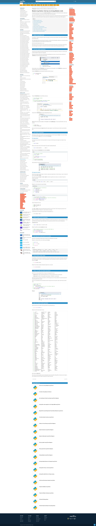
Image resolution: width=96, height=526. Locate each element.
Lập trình (21, 3)
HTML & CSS (71, 29)
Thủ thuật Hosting (72, 19)
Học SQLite (71, 60)
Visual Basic (71, 79)
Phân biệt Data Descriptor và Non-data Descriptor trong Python (25, 145)
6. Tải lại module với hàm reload (37, 28)
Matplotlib (21, 204)
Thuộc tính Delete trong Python (24, 120)
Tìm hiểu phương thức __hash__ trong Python (25, 110)
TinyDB (71, 61)
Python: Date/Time (22, 181)
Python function (22, 208)
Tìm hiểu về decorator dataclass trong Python (25, 152)
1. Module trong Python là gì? (37, 20)
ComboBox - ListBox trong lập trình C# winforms (26, 222)
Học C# (71, 70)
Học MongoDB (72, 54)
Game (29, 518)
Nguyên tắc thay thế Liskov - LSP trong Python (25, 135)
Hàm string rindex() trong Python (24, 59)
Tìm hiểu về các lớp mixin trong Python (25, 141)
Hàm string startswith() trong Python (25, 64)
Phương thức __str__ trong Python (24, 106)
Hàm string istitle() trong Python (24, 41)
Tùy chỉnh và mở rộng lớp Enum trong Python (25, 128)
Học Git (71, 94)
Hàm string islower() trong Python (24, 40)
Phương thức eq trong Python (24, 108)
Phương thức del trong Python (24, 113)
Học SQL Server (72, 58)
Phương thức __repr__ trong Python (25, 107)
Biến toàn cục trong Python (23, 71)
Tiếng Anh (71, 111)
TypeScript (71, 32)
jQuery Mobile (71, 28)
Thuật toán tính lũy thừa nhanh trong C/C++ (26, 217)
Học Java (37, 521)
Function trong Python (23, 67)
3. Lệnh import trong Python (37, 22)
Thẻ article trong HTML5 (26, 244)
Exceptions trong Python (23, 89)
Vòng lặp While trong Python (24, 25)
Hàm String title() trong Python (24, 65)
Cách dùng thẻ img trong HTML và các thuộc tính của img (27, 250)
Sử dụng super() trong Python (24, 121)
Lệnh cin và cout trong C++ (26, 229)
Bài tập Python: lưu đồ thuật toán (24, 27)
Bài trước (34, 379)
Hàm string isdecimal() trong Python (25, 37)
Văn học (71, 115)
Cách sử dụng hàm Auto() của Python (25, 129)
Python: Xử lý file (22, 180)
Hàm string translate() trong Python (24, 55)
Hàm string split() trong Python (24, 60)
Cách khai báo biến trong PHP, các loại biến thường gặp (26, 235)
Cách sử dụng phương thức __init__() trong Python (25, 100)
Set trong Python (22, 87)
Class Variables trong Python (24, 97)
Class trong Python (22, 161)
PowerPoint (71, 105)
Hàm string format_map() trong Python (25, 30)
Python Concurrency (23, 196)
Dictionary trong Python (23, 88)
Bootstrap (38, 5)
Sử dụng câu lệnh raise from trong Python (24, 156)
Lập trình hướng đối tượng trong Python (25, 96)
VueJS (70, 34)
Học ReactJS (71, 37)
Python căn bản (22, 200)
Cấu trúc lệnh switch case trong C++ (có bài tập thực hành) (26, 220)
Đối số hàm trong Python (23, 35)
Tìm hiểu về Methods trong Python (24, 98)
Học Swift (71, 72)
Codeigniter (71, 43)
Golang (71, 76)
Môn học (38, 3)
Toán (70, 112)
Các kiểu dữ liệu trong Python (24, 14)
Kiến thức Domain (72, 20)
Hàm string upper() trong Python (24, 48)
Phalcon (71, 46)
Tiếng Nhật (71, 114)
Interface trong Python (23, 168)
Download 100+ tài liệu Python (24, 184)
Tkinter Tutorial (22, 198)
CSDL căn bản (72, 56)
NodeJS (58, 5)
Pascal (70, 68)
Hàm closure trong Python (23, 176)
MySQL (55, 5)
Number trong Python (23, 82)
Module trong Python (23, 159)
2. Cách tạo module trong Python (38, 21)
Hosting (29, 3)
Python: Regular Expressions (24, 191)
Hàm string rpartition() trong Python (24, 54)
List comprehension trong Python (24, 175)
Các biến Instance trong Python (24, 101)
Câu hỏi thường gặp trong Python (24, 185)
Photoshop (71, 108)
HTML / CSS (28, 5)
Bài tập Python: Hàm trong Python (24, 32)
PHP (41, 5)
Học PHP (37, 517)
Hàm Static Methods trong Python (24, 105)
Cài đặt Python (22, 9)
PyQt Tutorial (22, 199)
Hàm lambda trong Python (23, 70)
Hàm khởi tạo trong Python (23, 162)
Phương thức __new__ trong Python (25, 146)
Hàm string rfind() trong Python (24, 58)
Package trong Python (23, 160)
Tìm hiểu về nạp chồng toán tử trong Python (25, 116)
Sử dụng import (35, 23)
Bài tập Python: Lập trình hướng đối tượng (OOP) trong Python (24, 94)
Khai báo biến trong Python (23, 11)
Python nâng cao (22, 201)
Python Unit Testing (23, 194)
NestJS (71, 36)
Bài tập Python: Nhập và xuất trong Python (24, 20)
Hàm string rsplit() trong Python (24, 61)
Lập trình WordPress (72, 13)
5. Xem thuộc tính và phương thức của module (40, 27)
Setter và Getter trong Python (24, 166)
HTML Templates (72, 9)
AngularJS (71, 25)
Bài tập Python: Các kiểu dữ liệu (24, 90)
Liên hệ (21, 518)
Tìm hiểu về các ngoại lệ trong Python (25, 153)
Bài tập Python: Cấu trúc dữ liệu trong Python (25, 76)
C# (48, 5)
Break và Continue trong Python (24, 26)
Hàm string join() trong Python (24, 43)
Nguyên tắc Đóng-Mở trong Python (24, 132)
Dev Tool (71, 98)
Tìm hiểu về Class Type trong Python (25, 147)
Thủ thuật (32, 3)
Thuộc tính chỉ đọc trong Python (24, 119)
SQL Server (51, 5)
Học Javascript (38, 518)
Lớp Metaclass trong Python (23, 148)
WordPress (25, 3)
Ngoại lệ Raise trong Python (24, 154)
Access (71, 106)
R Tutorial (71, 82)
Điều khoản (21, 521)
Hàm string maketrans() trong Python (25, 53)
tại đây (55, 8)
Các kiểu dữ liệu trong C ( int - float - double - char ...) (27, 212)
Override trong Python (23, 167)
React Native (71, 86)
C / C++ (21, 5)
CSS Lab (71, 118)
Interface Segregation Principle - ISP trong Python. (25, 137)
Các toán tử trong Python (23, 16)
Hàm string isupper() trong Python (24, 42)
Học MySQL (71, 53)
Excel (70, 102)
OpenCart (71, 47)
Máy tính (29, 517)
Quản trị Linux (71, 18)
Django (21, 203)
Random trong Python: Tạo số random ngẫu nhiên (26, 225)
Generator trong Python (23, 174)
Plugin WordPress (72, 12)
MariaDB (71, 62)
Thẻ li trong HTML (25, 239)
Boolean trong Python (23, 77)
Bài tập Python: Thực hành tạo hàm (24, 72)
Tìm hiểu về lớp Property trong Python (25, 114)
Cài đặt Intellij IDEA (22, 10)
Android (71, 89)
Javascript (32, 5)
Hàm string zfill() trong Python (24, 66)
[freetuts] (25, 1)
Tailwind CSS (71, 38)
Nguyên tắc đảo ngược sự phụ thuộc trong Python (25, 139)
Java (43, 5)
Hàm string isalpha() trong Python (24, 36)
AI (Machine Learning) (72, 83)
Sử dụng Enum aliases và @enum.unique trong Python (24, 126)
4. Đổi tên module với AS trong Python (38, 26)
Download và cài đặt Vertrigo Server (27, 238)
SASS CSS (71, 33)
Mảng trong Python (22, 84)
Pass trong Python (22, 81)
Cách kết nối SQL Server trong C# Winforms (26, 227)
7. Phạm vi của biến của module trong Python (39, 30)
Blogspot (71, 50)
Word (70, 104)
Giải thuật (24, 5)
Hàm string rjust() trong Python (24, 46)
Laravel (71, 44)
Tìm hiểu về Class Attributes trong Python (24, 103)
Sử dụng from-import (36, 25)
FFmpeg (71, 99)
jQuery (35, 5)
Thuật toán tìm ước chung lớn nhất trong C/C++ (26, 215)
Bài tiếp (65, 379)
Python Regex (22, 195)
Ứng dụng (29, 521)
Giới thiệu (21, 517)
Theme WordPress (72, 10)
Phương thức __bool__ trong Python (25, 112)
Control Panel (71, 96)
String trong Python (22, 83)
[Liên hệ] (75, 1)
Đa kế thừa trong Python (23, 140)
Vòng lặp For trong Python (23, 24)
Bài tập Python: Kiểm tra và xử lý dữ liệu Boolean (25, 80)
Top (94, 524)
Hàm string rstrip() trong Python (24, 52)
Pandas (21, 205)
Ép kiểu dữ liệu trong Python (24, 15)
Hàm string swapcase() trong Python (25, 49)
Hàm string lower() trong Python (24, 47)
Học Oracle (71, 57)
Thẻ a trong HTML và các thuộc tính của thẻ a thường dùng (27, 253)
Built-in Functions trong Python (24, 186)
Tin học (35, 3)
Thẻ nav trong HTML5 (26, 242)
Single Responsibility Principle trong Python (25, 131)
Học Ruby (71, 71)
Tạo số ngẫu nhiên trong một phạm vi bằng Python (25, 34)
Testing (70, 95)
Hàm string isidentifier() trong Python (25, 39)
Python (46, 5)
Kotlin (70, 75)
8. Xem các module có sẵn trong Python (39, 31)
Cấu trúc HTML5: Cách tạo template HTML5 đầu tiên (26, 247)
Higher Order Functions (23, 177)
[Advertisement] (25, 267)
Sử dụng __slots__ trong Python (24, 122)
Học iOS (71, 88)
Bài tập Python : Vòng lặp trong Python (25, 21)
